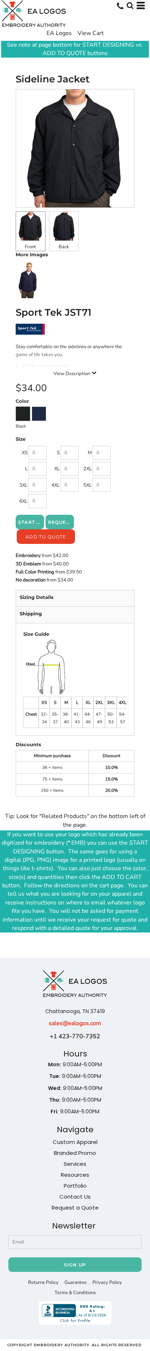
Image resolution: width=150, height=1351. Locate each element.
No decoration (31, 580)
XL (57, 469)
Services (75, 1164)
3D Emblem (28, 564)
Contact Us (75, 1196)
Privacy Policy (107, 1282)
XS (25, 452)
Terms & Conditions (75, 1292)
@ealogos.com (82, 1023)
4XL (55, 485)
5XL (87, 485)
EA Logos (59, 33)
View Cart (91, 33)
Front (30, 247)
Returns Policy (43, 1282)
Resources (75, 1175)
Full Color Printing (35, 572)
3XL (23, 485)
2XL (87, 469)
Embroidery (28, 555)
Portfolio (75, 1186)
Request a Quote (75, 1207)
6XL (23, 501)
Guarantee (75, 1282)
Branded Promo (75, 1153)
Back (64, 247)
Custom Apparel (75, 1142)
